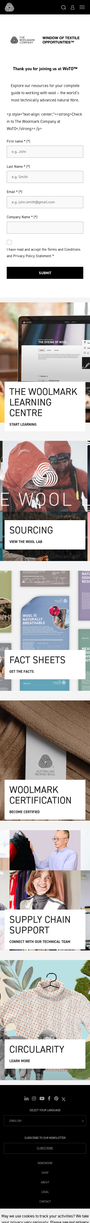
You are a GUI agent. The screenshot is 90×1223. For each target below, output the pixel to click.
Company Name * (20, 217)
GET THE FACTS (21, 671)
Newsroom (45, 1162)
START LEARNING (22, 424)
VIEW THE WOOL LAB (25, 541)
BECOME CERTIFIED (24, 812)
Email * (12, 191)
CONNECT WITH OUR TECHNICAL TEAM (39, 941)
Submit (45, 273)
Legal (45, 1191)
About (45, 1181)
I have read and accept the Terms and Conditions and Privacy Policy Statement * (43, 252)
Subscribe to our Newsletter (45, 1138)
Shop (45, 1172)
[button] (63, 7)
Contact (45, 1201)
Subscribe (45, 1148)
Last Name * (16, 166)
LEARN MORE (19, 1061)
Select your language (45, 1110)
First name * (16, 141)
